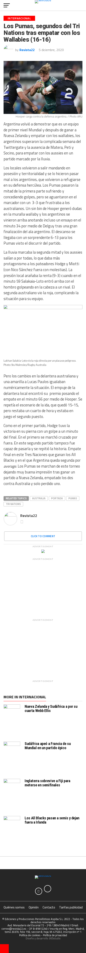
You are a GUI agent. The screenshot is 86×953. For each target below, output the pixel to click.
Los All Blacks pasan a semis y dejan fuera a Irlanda (52, 820)
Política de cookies (29, 935)
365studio (55, 938)
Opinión (34, 907)
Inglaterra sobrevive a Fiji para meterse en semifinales (47, 783)
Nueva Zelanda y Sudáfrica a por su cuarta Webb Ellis (51, 708)
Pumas (72, 498)
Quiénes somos (14, 907)
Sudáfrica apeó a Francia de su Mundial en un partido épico (48, 745)
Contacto (49, 907)
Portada (57, 498)
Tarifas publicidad (71, 907)
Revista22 (27, 49)
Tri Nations (13, 504)
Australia (39, 498)
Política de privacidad (55, 935)
